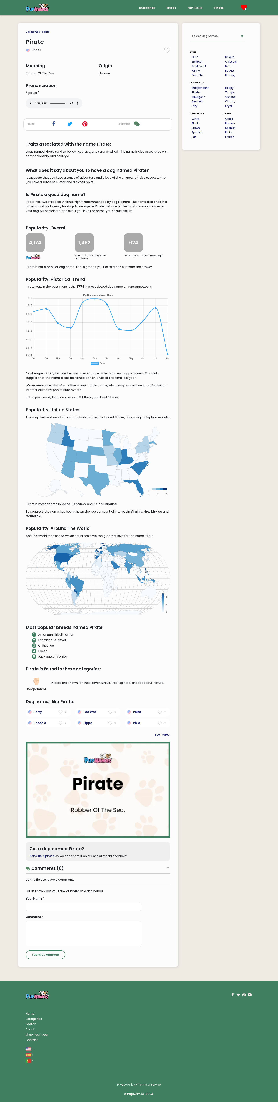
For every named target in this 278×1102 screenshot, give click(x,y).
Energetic (198, 101)
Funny (196, 71)
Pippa (87, 723)
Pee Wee (90, 712)
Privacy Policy (126, 1085)
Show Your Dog (37, 1034)
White (196, 119)
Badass (230, 71)
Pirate (45, 31)
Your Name (35, 898)
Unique (229, 57)
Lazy (194, 106)
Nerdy (229, 66)
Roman (230, 123)
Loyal (228, 106)
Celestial (231, 61)
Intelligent (198, 97)
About (30, 1029)
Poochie (40, 723)
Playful (196, 92)
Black (195, 123)
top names (194, 7)
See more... (162, 735)
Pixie (136, 723)
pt (32, 1060)
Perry (38, 712)
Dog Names (33, 31)
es (32, 1054)
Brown (196, 128)
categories (147, 7)
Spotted (197, 132)
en (32, 1049)
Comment (34, 917)
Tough (229, 92)
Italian (229, 132)
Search (31, 1024)
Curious (230, 97)
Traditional (199, 66)
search (219, 7)
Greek (229, 119)
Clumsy (230, 101)
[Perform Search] (242, 36)
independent (36, 689)
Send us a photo (42, 856)
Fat (194, 137)
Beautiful (197, 75)
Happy (229, 88)
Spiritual (197, 61)
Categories (34, 1019)
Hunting (230, 75)
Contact (32, 1040)
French (229, 137)
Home (30, 1013)
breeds (171, 7)
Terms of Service (149, 1085)
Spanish (230, 128)
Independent (200, 88)
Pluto (137, 712)
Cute (195, 57)
